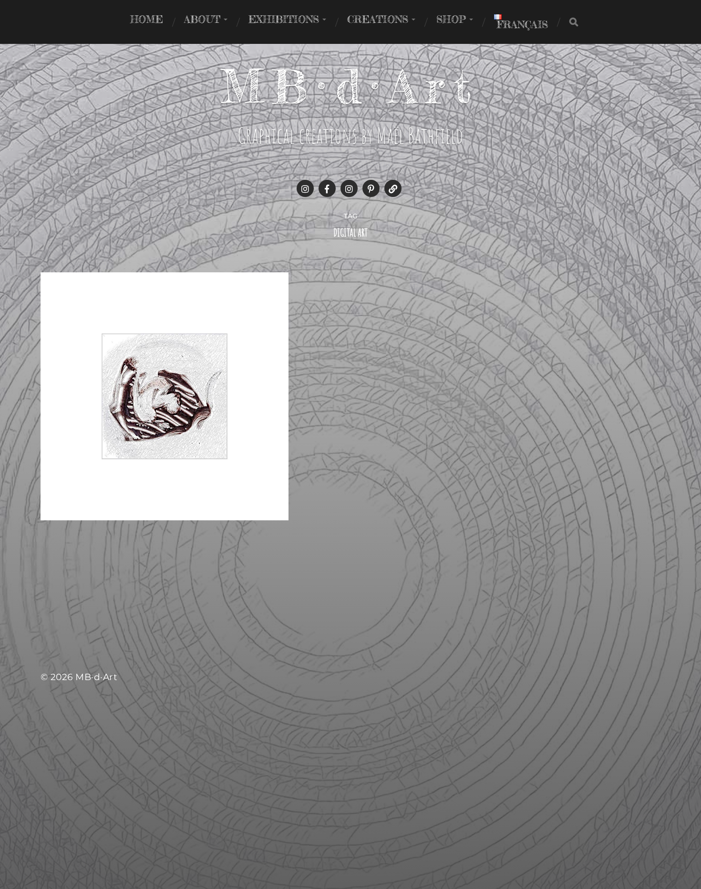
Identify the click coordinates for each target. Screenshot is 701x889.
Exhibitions (283, 19)
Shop (451, 19)
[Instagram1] (305, 188)
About (202, 19)
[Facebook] (327, 188)
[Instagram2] (349, 188)
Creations (377, 19)
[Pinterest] (371, 188)
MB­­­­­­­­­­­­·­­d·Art (351, 86)
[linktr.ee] (393, 188)
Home (146, 19)
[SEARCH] (573, 22)
